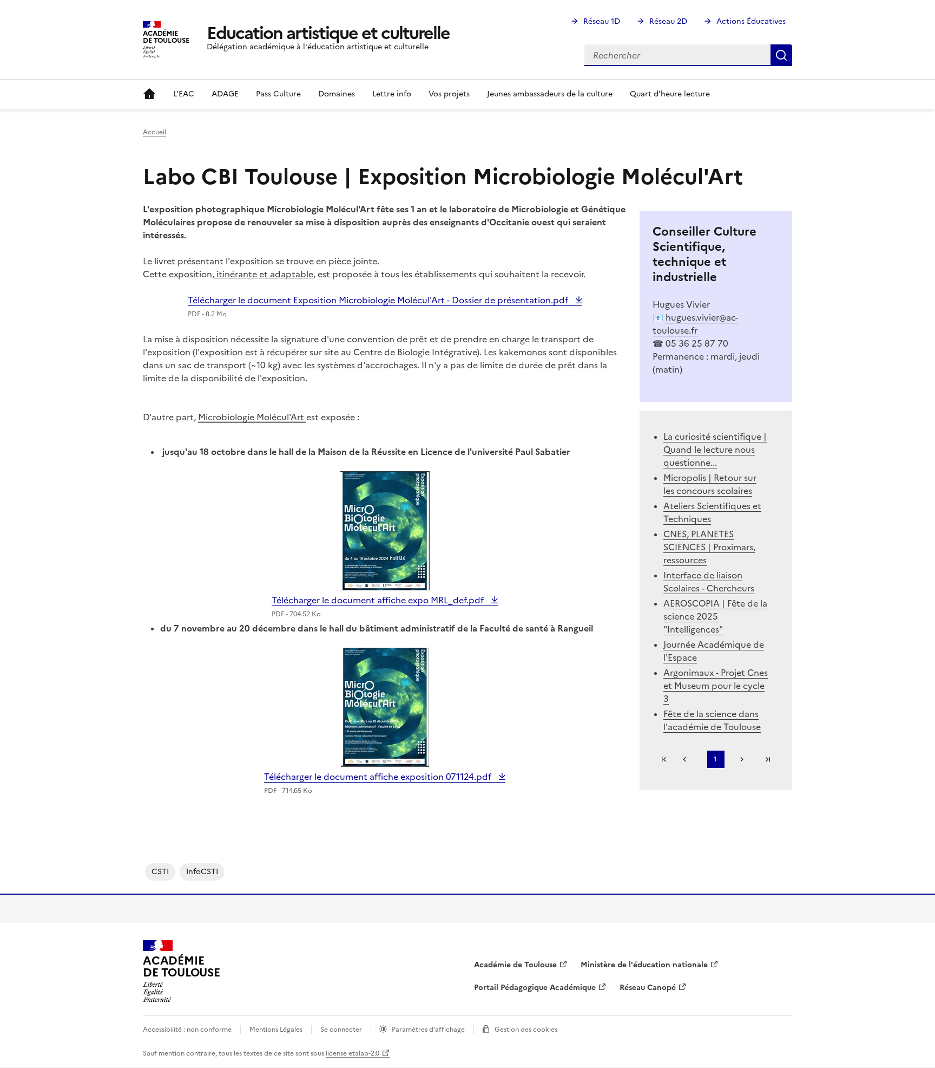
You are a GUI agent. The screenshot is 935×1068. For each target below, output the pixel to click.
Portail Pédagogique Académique (535, 987)
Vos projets (449, 94)
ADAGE (225, 94)
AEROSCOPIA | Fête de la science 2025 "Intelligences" (715, 616)
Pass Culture (278, 94)
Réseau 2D (668, 21)
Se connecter (341, 1029)
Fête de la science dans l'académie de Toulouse (712, 720)
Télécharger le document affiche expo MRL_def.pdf (379, 600)
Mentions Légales (275, 1029)
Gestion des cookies (526, 1029)
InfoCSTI (202, 871)
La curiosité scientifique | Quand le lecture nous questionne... (715, 449)
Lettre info (391, 94)
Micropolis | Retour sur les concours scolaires (709, 484)
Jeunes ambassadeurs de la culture (550, 94)
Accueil (149, 94)
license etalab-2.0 (352, 1053)
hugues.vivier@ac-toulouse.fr (695, 324)
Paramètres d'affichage (428, 1029)
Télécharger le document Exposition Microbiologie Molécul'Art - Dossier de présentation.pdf (379, 300)
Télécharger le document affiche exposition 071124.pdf (378, 776)
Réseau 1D (601, 21)
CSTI (160, 871)
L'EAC (183, 94)
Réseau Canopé (648, 987)
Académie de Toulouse (515, 965)
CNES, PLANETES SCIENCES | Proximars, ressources (709, 547)
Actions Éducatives (751, 21)
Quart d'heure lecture (670, 94)
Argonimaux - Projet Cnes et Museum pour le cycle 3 (715, 685)
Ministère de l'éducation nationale (644, 965)
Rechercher (781, 55)
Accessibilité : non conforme (187, 1029)
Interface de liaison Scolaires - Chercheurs (708, 582)
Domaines (336, 94)
